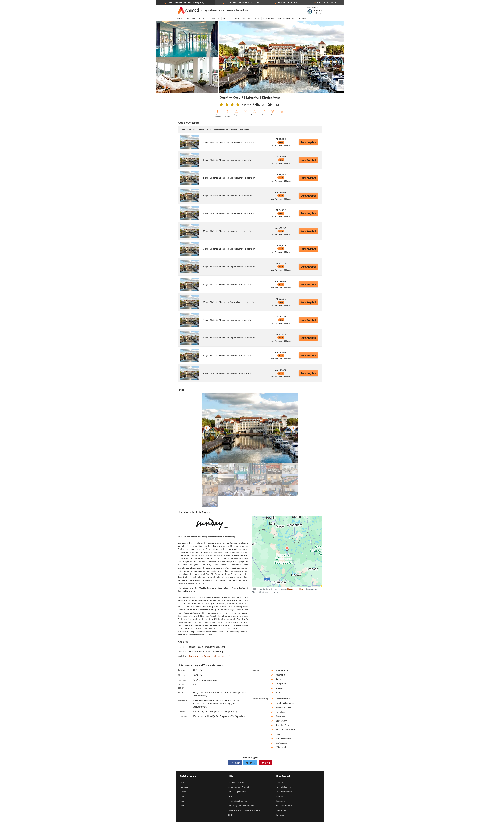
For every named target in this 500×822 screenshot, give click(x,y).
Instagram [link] (280, 801)
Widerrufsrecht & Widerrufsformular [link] (244, 810)
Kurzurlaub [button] (203, 18)
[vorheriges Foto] (207, 428)
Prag (182, 796)
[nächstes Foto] (293, 428)
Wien (182, 801)
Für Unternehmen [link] (284, 791)
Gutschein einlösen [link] (236, 782)
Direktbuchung (268, 18)
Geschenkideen (254, 18)
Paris (182, 805)
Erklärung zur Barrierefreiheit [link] (241, 805)
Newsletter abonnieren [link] (238, 801)
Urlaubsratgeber (283, 18)
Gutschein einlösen (300, 18)
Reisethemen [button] (215, 18)
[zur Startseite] (188, 10)
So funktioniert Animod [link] (238, 787)
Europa (183, 791)
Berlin (182, 782)
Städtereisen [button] (192, 18)
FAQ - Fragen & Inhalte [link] (238, 791)
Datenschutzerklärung (283, 551)
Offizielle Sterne (266, 104)
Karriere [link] (279, 796)
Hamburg (184, 787)
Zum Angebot (308, 142)
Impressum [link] (281, 815)
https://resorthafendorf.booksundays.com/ (209, 656)
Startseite (181, 18)
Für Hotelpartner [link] (283, 787)
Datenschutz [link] (282, 810)
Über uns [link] (280, 782)
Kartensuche (228, 18)
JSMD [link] (230, 815)
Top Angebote (240, 18)
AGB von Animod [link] (284, 805)
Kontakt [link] (231, 796)
